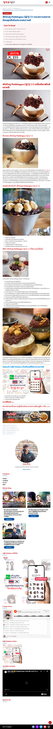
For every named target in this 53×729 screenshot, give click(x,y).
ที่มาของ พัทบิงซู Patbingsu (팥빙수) (13, 31)
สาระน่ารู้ (4, 482)
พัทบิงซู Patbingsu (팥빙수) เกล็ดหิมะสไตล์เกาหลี (15, 29)
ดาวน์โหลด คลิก (8, 42)
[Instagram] (37, 726)
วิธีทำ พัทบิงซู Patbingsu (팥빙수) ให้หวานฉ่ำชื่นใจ (15, 36)
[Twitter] (41, 726)
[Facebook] (33, 726)
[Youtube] (45, 726)
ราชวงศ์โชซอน (47, 170)
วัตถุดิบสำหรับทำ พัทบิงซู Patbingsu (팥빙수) (14, 34)
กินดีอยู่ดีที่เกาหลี (16, 8)
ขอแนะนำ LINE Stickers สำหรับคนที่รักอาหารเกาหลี (15, 39)
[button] (47, 2)
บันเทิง (4, 484)
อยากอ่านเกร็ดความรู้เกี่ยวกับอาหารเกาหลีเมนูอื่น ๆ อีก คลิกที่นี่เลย (18, 44)
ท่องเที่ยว (5, 478)
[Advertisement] (26, 712)
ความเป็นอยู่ (5, 480)
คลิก (13, 402)
